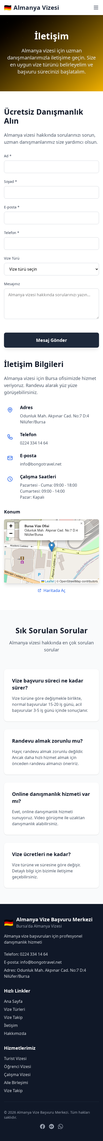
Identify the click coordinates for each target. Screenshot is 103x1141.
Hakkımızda (15, 1033)
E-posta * (12, 207)
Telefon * (11, 232)
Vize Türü (12, 258)
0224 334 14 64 (34, 443)
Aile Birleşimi (16, 1082)
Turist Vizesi (15, 1058)
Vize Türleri (14, 1009)
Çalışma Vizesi (17, 1074)
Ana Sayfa (13, 1001)
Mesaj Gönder (51, 340)
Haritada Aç (55, 590)
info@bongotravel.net (41, 464)
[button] (51, 547)
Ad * (8, 156)
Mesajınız (12, 283)
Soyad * (10, 181)
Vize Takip (13, 1017)
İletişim (11, 1025)
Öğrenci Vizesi (17, 1066)
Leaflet (49, 581)
